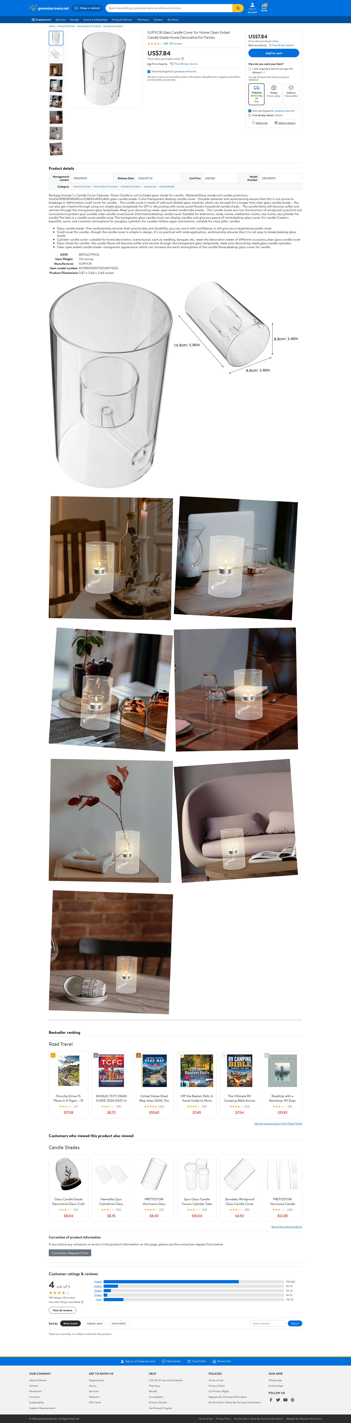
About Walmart (38, 1380)
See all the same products (286, 1227)
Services (60, 19)
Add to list (262, 122)
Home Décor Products (89, 26)
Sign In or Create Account (140, 1361)
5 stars (98, 1281)
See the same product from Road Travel (278, 1123)
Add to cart (274, 53)
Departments (43, 19)
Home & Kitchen (66, 26)
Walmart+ (94, 1397)
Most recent (70, 1323)
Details (279, 115)
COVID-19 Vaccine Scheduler (166, 1380)
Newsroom (35, 1391)
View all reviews (62, 1310)
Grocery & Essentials (95, 19)
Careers (158, 19)
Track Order (199, 1361)
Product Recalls (158, 1402)
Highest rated (94, 1323)
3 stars (98, 1290)
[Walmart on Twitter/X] (278, 1400)
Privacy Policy (217, 1385)
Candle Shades (166, 186)
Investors (34, 1397)
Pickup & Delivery (122, 19)
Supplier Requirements (42, 1408)
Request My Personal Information (228, 1397)
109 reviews (175, 43)
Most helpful (119, 1323)
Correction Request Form (70, 1253)
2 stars (98, 1295)
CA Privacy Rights (219, 1391)
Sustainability (36, 1402)
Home (52, 26)
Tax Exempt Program (160, 1408)
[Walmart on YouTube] (285, 1400)
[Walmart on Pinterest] (292, 1400)
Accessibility (156, 1397)
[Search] (238, 8)
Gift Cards (95, 1402)
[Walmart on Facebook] (271, 1400)
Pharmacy (143, 19)
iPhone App (275, 1380)
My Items (173, 19)
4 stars (98, 1286)
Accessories (150, 186)
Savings (74, 19)
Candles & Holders (113, 26)
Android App (276, 1385)
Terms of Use (216, 1380)
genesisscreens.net (185, 71)
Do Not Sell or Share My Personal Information (235, 1402)
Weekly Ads (224, 1361)
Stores (92, 1385)
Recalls (153, 1391)
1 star (99, 1299)
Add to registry (287, 122)
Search (295, 1323)
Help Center (174, 1361)
